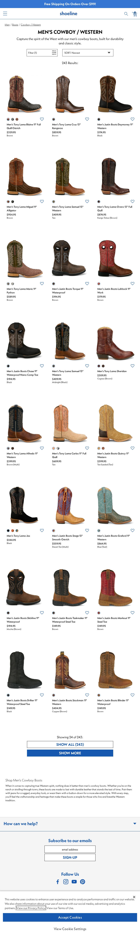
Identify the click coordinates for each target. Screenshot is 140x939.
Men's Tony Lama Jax (18, 535)
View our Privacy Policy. (31, 908)
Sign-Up (70, 857)
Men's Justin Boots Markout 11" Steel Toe (114, 619)
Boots (15, 24)
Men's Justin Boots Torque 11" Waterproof (67, 290)
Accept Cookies (70, 917)
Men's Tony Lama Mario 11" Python (21, 290)
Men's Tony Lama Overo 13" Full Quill (114, 208)
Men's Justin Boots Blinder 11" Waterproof (113, 702)
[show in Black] (99, 119)
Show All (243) (83, 744)
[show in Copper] (53, 695)
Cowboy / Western (31, 24)
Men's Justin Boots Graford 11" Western (113, 537)
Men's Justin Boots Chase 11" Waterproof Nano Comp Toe (22, 373)
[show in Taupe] (17, 530)
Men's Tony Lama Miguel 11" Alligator (22, 208)
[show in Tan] (53, 201)
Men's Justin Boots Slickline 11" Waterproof (23, 619)
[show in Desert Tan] (53, 530)
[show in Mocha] (12, 448)
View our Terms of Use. (60, 908)
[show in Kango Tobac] (99, 201)
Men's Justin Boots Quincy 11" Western (113, 455)
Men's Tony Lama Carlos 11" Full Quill (69, 455)
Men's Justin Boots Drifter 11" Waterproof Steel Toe (22, 702)
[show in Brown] (8, 119)
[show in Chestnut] (12, 530)
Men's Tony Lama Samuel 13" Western (67, 208)
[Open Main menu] (5, 13)
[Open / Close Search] (126, 13)
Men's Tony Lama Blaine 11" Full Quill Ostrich (24, 126)
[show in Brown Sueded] (103, 448)
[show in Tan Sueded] (99, 448)
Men (7, 24)
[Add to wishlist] (42, 119)
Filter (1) (36, 52)
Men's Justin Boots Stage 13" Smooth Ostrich (67, 537)
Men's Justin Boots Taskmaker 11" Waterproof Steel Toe (70, 619)
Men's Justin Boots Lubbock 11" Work (114, 290)
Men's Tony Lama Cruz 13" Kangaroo (66, 126)
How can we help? (21, 823)
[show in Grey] (12, 119)
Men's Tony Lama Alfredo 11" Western (22, 455)
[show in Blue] (58, 448)
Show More (83, 753)
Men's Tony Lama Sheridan (112, 371)
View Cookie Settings (70, 929)
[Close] (134, 897)
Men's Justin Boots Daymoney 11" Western (115, 126)
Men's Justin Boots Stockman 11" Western (69, 702)
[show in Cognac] (99, 366)
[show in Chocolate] (17, 119)
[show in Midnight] (53, 366)
